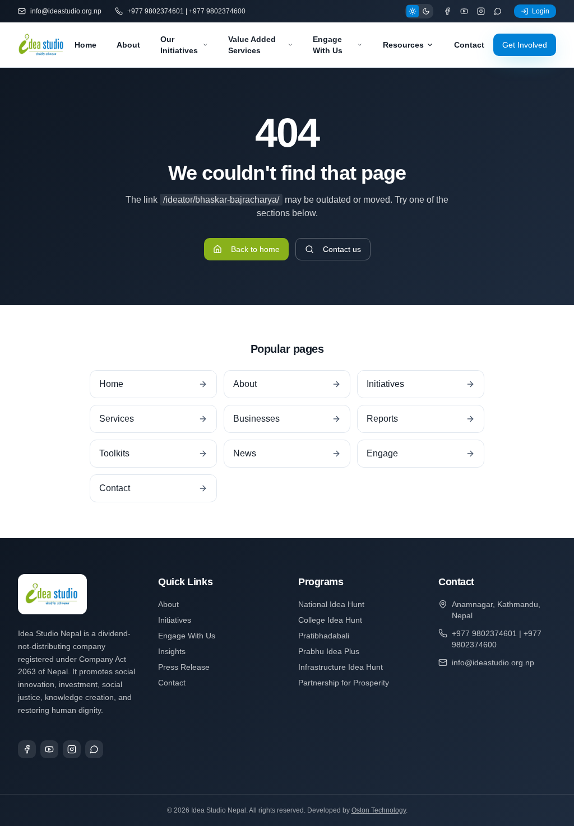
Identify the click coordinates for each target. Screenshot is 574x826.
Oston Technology (378, 810)
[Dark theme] (426, 11)
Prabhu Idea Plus (328, 651)
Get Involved (524, 44)
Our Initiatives (179, 45)
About (128, 44)
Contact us (342, 249)
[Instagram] (481, 11)
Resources (403, 44)
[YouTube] (464, 11)
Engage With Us (327, 45)
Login (540, 11)
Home (85, 44)
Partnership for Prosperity (343, 682)
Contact (469, 44)
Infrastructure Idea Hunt (340, 666)
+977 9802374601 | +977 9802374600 (186, 11)
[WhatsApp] (497, 11)
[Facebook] (447, 11)
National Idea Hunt (331, 604)
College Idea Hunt (330, 619)
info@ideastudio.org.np (65, 11)
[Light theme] (412, 11)
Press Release (184, 666)
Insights (172, 651)
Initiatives (174, 619)
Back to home (255, 249)
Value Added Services (252, 45)
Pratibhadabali (323, 635)
